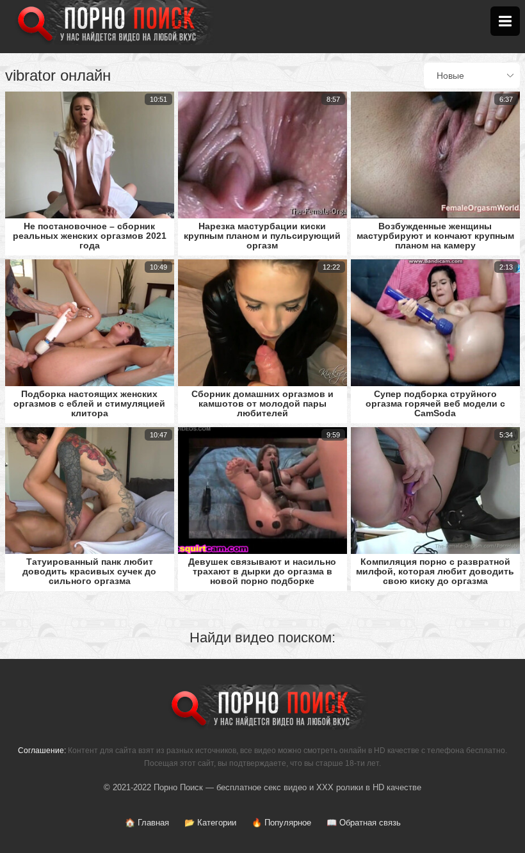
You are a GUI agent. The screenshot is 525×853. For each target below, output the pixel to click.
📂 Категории (210, 822)
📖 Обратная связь (364, 822)
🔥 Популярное (281, 822)
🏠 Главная (147, 822)
